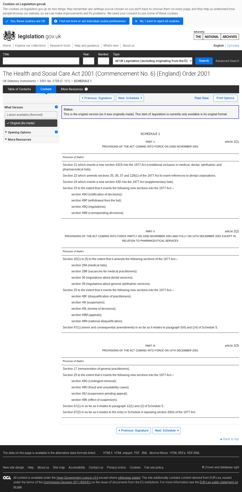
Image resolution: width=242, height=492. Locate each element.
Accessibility (77, 467)
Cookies (135, 467)
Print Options (225, 98)
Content (45, 89)
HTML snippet (123, 453)
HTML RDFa (177, 453)
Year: (86, 54)
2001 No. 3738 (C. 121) (55, 81)
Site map (59, 467)
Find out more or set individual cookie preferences (92, 21)
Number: (103, 54)
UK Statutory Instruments (19, 81)
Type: (116, 54)
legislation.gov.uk (34, 31)
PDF (137, 453)
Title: (6, 54)
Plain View (202, 98)
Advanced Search (227, 61)
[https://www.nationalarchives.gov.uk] (216, 33)
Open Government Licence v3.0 (77, 477)
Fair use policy (154, 467)
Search (204, 61)
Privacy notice (116, 467)
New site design (13, 467)
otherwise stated (129, 477)
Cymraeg (233, 45)
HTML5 (107, 453)
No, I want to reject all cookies (159, 21)
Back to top (231, 439)
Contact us (96, 467)
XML (144, 453)
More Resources (72, 89)
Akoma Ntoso (158, 453)
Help (31, 467)
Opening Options (17, 132)
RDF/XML (193, 453)
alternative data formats (71, 453)
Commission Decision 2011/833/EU (67, 482)
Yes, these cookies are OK (27, 21)
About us (43, 467)
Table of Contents (19, 89)
